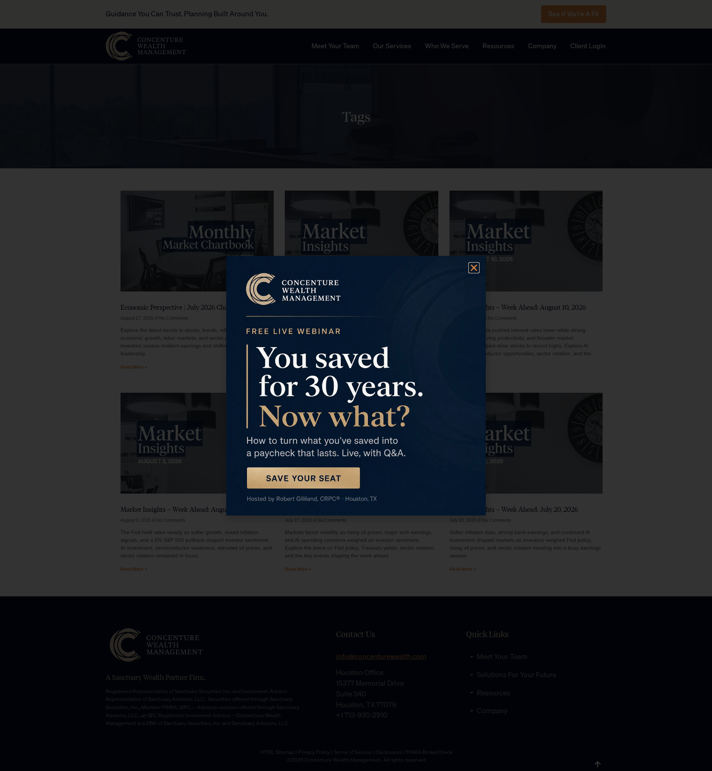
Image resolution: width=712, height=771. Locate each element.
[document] (356, 385)
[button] (473, 267)
